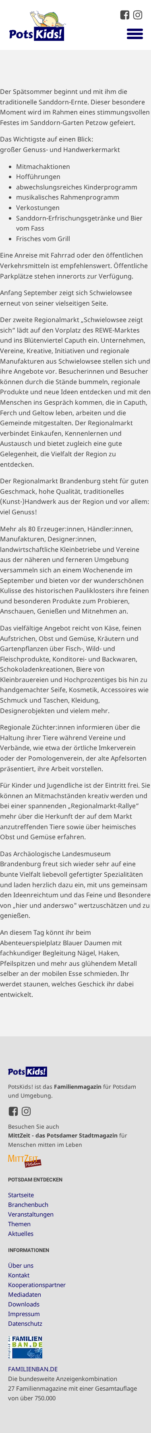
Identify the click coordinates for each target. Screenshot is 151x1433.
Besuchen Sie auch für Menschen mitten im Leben (67, 1135)
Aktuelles (20, 1233)
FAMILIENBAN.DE (33, 1369)
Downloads (23, 1304)
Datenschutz (25, 1323)
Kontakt (18, 1275)
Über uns (20, 1265)
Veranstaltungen (31, 1214)
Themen (19, 1224)
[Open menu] (135, 33)
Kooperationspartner (37, 1285)
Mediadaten (24, 1294)
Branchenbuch (28, 1204)
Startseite (21, 1195)
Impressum (24, 1314)
